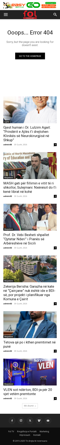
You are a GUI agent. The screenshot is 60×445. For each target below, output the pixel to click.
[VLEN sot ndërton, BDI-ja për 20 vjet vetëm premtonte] (30, 372)
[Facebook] (12, 420)
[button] (5, 14)
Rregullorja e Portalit (26, 431)
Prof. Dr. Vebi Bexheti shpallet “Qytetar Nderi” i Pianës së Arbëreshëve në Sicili (26, 239)
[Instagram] (21, 420)
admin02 (7, 196)
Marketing (44, 431)
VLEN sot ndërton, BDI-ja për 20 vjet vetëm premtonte (27, 392)
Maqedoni (8, 177)
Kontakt (36, 435)
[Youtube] (48, 420)
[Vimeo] (39, 420)
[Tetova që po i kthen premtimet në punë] (30, 324)
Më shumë (29, 405)
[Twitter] (30, 420)
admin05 (7, 144)
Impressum (25, 435)
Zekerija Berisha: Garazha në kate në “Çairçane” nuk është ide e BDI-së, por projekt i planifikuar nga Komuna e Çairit (29, 292)
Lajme (6, 122)
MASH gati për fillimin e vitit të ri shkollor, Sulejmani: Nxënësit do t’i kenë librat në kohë (29, 187)
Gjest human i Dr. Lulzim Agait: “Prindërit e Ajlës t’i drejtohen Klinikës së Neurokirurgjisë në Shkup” (26, 133)
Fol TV (11, 431)
